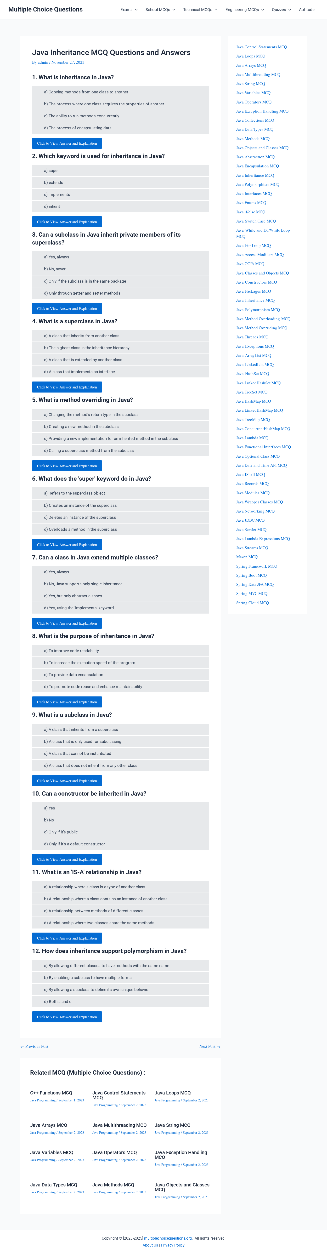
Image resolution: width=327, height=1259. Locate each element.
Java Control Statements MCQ (119, 1095)
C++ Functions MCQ (51, 1093)
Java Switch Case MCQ (256, 221)
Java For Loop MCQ (253, 245)
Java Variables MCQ (51, 1152)
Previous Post (34, 1046)
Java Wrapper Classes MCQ (259, 502)
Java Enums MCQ (251, 202)
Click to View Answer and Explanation (67, 143)
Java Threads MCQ (252, 337)
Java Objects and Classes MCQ (182, 1187)
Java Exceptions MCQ (255, 346)
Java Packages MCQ (253, 291)
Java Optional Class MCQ (258, 456)
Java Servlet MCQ (251, 529)
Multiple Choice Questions (45, 9)
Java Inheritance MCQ (255, 175)
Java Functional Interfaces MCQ (263, 447)
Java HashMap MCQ (253, 401)
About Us (150, 1245)
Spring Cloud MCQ (252, 602)
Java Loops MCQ (173, 1093)
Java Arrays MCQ (48, 1125)
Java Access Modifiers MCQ (260, 254)
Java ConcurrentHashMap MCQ (263, 428)
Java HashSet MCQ (252, 373)
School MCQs (158, 9)
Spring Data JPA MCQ (255, 584)
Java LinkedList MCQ (255, 364)
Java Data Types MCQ (53, 1185)
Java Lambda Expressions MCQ (263, 538)
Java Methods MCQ (113, 1185)
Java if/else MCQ (250, 212)
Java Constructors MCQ (256, 282)
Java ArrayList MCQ (253, 355)
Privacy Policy (173, 1245)
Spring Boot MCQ (251, 575)
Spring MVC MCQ (251, 593)
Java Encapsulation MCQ (257, 166)
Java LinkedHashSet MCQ (258, 383)
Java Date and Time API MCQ (261, 465)
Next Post (209, 1046)
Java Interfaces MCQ (254, 193)
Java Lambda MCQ (252, 437)
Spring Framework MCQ (256, 566)
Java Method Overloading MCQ (263, 318)
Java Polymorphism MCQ (257, 184)
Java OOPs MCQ (250, 263)
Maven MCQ (247, 556)
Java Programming (43, 1100)
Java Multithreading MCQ (119, 1125)
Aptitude (307, 9)
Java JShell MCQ (250, 474)
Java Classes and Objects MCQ (262, 273)
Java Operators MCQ (114, 1152)
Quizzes (279, 9)
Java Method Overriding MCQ (261, 327)
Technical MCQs (197, 9)
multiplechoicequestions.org (168, 1238)
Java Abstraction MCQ (255, 157)
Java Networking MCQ (255, 511)
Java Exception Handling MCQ (181, 1155)
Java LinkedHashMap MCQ (259, 410)
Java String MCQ (173, 1125)
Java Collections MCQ (255, 120)
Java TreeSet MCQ (251, 392)
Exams (126, 9)
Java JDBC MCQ (250, 520)
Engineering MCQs (242, 9)
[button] (135, 9)
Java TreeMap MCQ (253, 419)
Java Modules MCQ (253, 493)
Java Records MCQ (252, 483)
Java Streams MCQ (252, 547)
